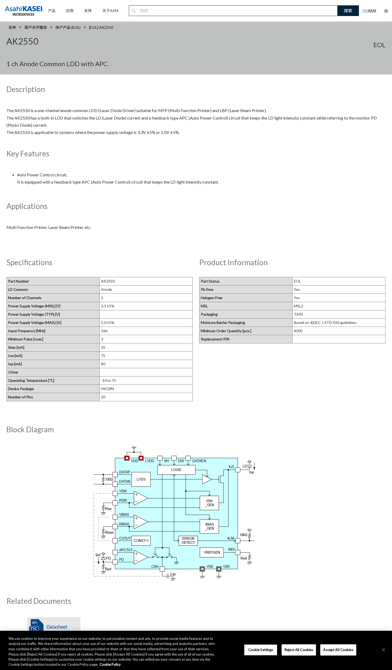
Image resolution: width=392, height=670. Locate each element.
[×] (383, 650)
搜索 (348, 10)
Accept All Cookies (338, 650)
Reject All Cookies (299, 650)
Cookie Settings (260, 650)
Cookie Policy (110, 664)
